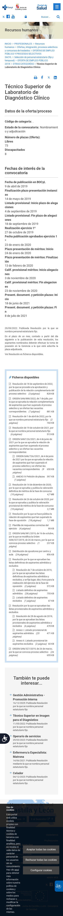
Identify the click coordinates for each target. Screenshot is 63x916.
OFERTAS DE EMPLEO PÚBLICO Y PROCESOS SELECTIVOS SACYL (30, 53)
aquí (17, 869)
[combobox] (47, 17)
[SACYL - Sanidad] (7, 7)
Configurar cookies (41, 870)
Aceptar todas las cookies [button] (41, 849)
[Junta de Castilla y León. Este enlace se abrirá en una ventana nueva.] (21, 7)
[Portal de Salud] (42, 6)
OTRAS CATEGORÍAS (23, 64)
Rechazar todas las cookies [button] (41, 859)
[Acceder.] (26, 16)
